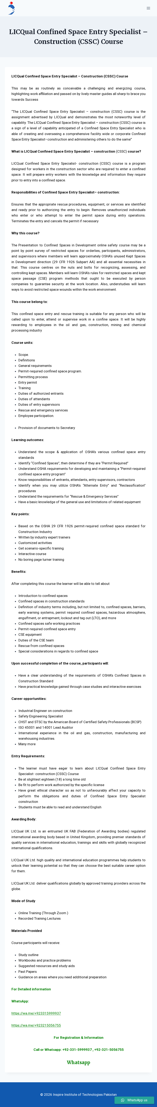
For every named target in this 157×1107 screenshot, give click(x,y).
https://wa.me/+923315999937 (36, 1013)
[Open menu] (148, 8)
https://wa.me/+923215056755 (36, 1025)
